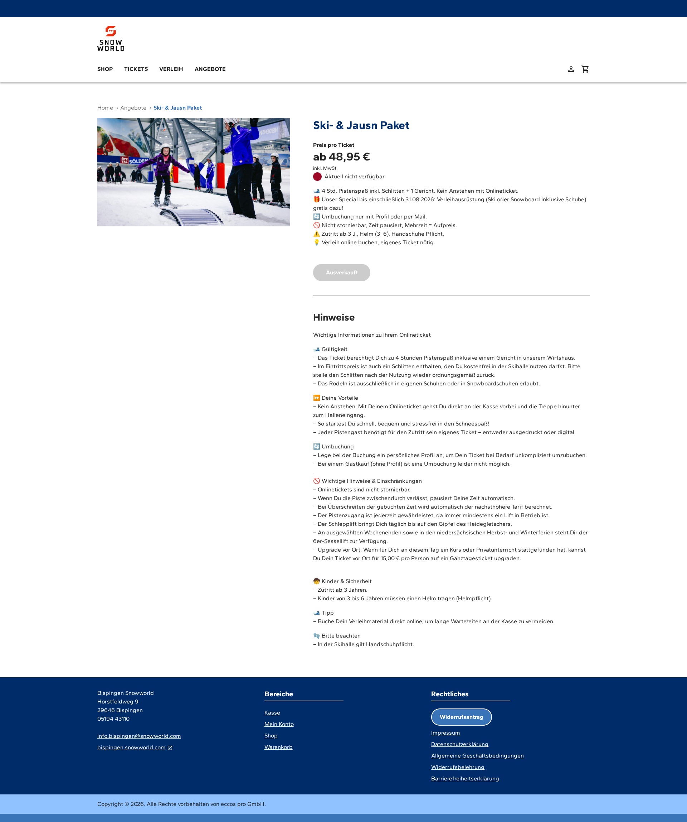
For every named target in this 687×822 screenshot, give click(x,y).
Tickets (136, 69)
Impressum (445, 732)
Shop (105, 69)
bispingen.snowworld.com (131, 747)
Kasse (272, 712)
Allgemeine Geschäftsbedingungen (477, 755)
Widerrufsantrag (461, 716)
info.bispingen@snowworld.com (139, 735)
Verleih (171, 69)
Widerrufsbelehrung (457, 767)
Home (105, 107)
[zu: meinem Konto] (571, 69)
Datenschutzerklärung (459, 744)
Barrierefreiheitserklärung (465, 778)
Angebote (210, 69)
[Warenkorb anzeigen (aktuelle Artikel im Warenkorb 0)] (585, 69)
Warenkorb (278, 747)
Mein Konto (279, 724)
